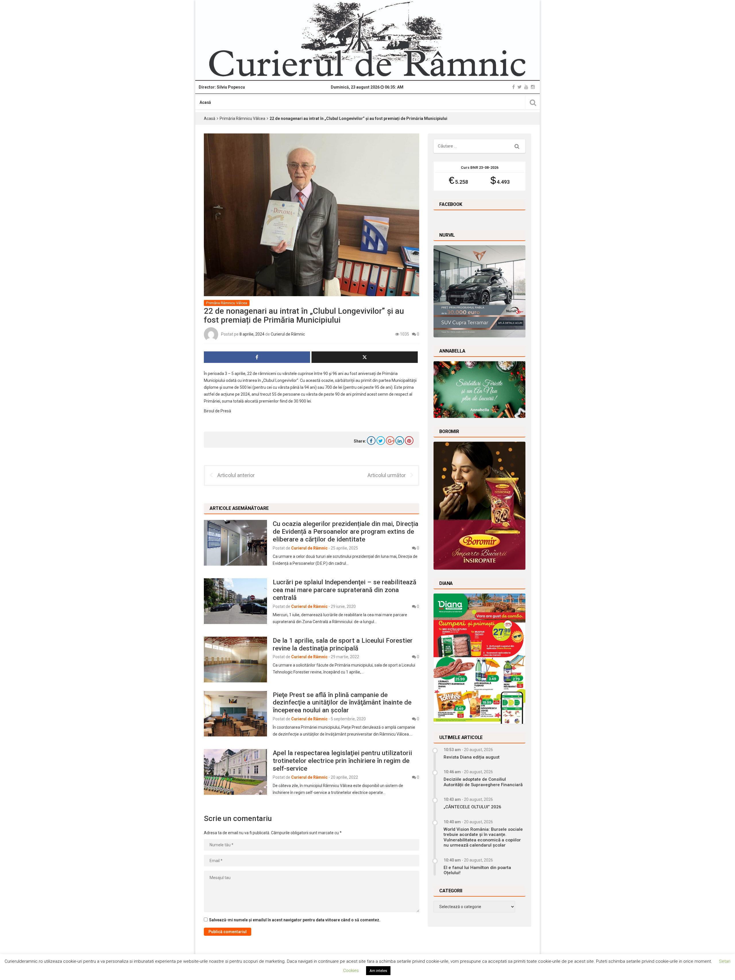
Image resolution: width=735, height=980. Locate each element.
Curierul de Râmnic (288, 334)
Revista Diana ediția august (472, 757)
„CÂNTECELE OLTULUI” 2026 (472, 806)
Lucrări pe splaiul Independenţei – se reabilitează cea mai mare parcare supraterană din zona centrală (344, 589)
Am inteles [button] (378, 970)
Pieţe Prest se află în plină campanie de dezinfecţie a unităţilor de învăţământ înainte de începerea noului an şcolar (342, 702)
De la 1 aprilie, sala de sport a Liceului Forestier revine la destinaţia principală (343, 644)
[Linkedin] (399, 440)
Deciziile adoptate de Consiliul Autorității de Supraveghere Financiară (483, 782)
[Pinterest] (409, 440)
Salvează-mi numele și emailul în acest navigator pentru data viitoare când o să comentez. (294, 920)
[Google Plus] (390, 440)
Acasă (205, 102)
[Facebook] (513, 87)
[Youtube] (526, 87)
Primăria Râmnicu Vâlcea (242, 118)
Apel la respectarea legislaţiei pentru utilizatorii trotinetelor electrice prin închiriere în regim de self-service (342, 760)
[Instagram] (533, 87)
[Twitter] (520, 87)
